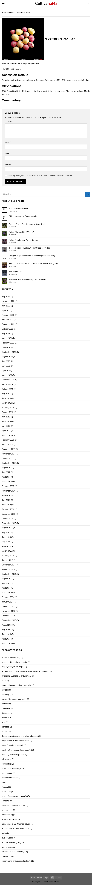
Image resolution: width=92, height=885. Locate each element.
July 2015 (6, 532)
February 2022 (8, 315)
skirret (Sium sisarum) (11, 819)
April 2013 (6, 639)
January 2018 (7, 445)
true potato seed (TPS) (11, 842)
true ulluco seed (8, 847)
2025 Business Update (18, 208)
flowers (5, 718)
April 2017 (6, 477)
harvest (5, 732)
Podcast (5, 787)
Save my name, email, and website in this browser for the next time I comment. (40, 176)
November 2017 (8, 454)
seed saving (7, 810)
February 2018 (8, 440)
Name (7, 142)
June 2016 (6, 505)
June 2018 (6, 421)
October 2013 (7, 616)
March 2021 (7, 338)
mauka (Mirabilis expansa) (13, 755)
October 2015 (7, 519)
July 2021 (6, 334)
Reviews (5, 801)
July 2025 (6, 297)
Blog (4, 690)
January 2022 (7, 320)
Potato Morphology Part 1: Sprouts (23, 240)
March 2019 (7, 403)
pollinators (6, 792)
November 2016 (8, 491)
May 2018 (6, 426)
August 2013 (7, 625)
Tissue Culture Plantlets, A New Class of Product (29, 248)
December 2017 (8, 449)
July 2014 (6, 583)
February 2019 (8, 408)
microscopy (7, 759)
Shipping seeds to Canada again (23, 216)
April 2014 (6, 588)
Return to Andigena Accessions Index (16, 12)
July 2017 (6, 472)
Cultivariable (7, 708)
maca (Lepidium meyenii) (12, 745)
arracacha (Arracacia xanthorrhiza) (16, 676)
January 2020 (7, 384)
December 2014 (8, 565)
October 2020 (7, 347)
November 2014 (8, 569)
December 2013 (8, 607)
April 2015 (6, 546)
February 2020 (8, 380)
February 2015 (8, 556)
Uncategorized (8, 856)
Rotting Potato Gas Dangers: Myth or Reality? (28, 224)
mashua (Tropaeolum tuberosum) (16, 750)
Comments (12, 226)
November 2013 (8, 611)
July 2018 (6, 417)
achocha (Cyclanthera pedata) (14, 662)
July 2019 (6, 394)
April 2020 (6, 371)
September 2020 (9, 352)
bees (4, 681)
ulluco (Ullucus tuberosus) (13, 852)
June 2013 (6, 634)
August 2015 (7, 528)
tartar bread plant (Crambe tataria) (16, 824)
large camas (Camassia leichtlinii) (16, 741)
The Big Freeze (15, 272)
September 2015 (9, 523)
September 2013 (9, 620)
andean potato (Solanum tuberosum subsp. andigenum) (25, 671)
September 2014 (9, 574)
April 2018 (6, 431)
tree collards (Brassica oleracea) (15, 829)
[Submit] (87, 194)
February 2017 (8, 486)
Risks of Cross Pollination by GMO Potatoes (27, 279)
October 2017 (7, 458)
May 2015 (6, 542)
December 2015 (8, 514)
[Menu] (3, 3)
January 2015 (7, 560)
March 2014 (7, 593)
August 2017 (7, 468)
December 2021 (8, 324)
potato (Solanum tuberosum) (14, 796)
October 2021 (7, 329)
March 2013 (7, 643)
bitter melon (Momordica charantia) (16, 685)
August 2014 (7, 579)
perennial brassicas (10, 778)
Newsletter (6, 764)
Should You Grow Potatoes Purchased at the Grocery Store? (34, 264)
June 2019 (6, 398)
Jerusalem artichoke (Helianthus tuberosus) (20, 736)
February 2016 (8, 509)
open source (7, 773)
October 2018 (7, 412)
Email (7, 153)
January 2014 (7, 602)
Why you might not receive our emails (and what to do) (32, 256)
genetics (5, 727)
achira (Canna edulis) (11, 657)
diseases (5, 713)
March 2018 (7, 435)
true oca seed (7, 838)
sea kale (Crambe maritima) (13, 805)
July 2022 (6, 306)
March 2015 (7, 551)
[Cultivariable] (46, 3)
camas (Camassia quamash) (14, 699)
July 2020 (6, 361)
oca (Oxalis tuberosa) (11, 768)
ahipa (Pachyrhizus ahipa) (13, 667)
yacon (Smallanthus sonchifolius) (16, 861)
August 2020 (7, 357)
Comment (9, 121)
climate (5, 704)
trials (4, 833)
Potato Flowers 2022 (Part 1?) (21, 232)
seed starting (7, 815)
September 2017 (9, 463)
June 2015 (6, 537)
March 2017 (7, 482)
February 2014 (8, 597)
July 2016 (6, 500)
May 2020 (6, 366)
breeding (5, 694)
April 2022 (6, 310)
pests (4, 782)
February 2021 (8, 343)
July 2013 (6, 630)
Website (8, 164)
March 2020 (7, 375)
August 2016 (7, 495)
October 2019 (7, 389)
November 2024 (8, 301)
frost (3, 722)
